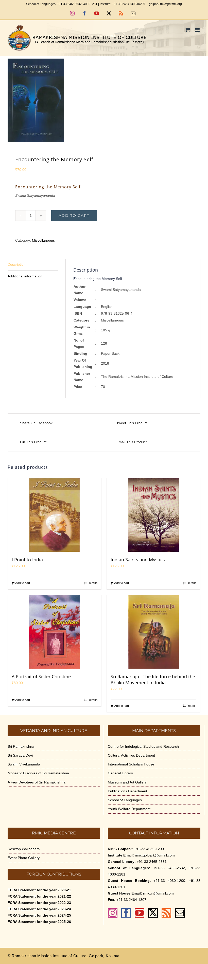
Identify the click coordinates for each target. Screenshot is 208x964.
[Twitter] (153, 913)
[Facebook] (126, 913)
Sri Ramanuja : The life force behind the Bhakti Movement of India (153, 679)
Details (92, 583)
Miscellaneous (43, 240)
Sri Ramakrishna (21, 746)
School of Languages (125, 800)
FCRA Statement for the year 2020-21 (39, 890)
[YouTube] (139, 913)
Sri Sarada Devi (20, 755)
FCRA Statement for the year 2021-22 (39, 896)
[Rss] (166, 913)
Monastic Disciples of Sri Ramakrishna (38, 773)
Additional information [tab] (25, 276)
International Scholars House (131, 764)
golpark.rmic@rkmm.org (165, 4)
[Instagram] (112, 913)
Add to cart (74, 215)
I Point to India (27, 560)
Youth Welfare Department (129, 809)
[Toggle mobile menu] (197, 29)
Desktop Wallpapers (24, 849)
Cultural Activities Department (131, 755)
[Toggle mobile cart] (187, 29)
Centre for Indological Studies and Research (143, 746)
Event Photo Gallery (24, 858)
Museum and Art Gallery (127, 782)
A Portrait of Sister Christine (41, 676)
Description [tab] (17, 264)
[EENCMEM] (104, 100)
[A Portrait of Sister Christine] (54, 632)
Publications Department (127, 791)
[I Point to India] (54, 515)
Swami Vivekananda (24, 764)
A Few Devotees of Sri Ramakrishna (36, 782)
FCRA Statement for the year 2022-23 (39, 903)
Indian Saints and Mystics (138, 560)
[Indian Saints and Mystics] (153, 515)
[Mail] (180, 913)
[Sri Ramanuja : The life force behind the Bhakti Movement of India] (153, 632)
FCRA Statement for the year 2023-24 (39, 909)
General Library (120, 773)
